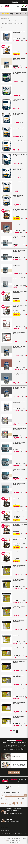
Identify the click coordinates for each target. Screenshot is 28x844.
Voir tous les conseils (14, 772)
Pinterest (17, 803)
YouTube (13, 803)
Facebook (10, 803)
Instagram (21, 803)
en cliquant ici (17, 821)
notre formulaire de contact (16, 813)
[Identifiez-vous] (18, 6)
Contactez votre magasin (11, 814)
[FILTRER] (27, 422)
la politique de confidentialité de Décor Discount (14, 799)
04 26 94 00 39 (15, 810)
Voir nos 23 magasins (14, 2)
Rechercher (24, 9)
